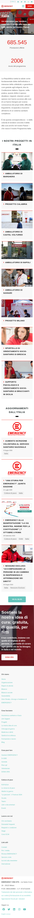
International (5, 864)
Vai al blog (17, 599)
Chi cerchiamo (6, 821)
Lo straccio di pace (8, 788)
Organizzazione (6, 682)
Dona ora (9, 657)
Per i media (5, 850)
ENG (12, 1)
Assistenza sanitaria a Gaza (11, 715)
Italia (6, 454)
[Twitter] (21, 2)
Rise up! (4, 765)
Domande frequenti (8, 824)
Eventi (3, 808)
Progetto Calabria (16, 204)
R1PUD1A (5, 785)
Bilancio (4, 689)
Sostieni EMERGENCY (9, 755)
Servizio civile (6, 857)
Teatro (3, 801)
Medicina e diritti (7, 732)
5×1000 (4, 758)
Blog (3, 742)
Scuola (3, 798)
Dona (30, 6)
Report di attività (7, 686)
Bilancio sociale (6, 692)
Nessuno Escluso (17, 588)
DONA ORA (5, 772)
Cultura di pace (10, 493)
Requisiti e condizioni (8, 828)
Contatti (4, 847)
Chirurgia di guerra (8, 729)
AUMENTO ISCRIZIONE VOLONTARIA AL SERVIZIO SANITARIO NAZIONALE (16, 444)
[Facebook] (18, 2)
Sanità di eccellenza (8, 735)
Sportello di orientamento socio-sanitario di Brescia (15, 351)
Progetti (4, 722)
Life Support (5, 719)
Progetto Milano (15, 321)
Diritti (21, 539)
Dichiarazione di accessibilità (20, 895)
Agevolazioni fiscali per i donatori (13, 899)
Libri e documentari (8, 805)
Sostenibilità (5, 696)
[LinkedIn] (25, 2)
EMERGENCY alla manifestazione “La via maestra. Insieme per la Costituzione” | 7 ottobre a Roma (16, 526)
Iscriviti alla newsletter (9, 860)
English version (5, 914)
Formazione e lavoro (8, 739)
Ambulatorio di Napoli (18, 262)
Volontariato (5, 768)
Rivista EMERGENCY (9, 854)
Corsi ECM (5, 834)
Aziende (4, 762)
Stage (3, 831)
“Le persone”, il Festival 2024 (11, 795)
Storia (3, 679)
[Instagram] (28, 2)
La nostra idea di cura (9, 725)
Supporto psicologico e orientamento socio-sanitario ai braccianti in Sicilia (16, 388)
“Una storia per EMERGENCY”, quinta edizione (14, 484)
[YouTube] (32, 2)
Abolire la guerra (7, 791)
